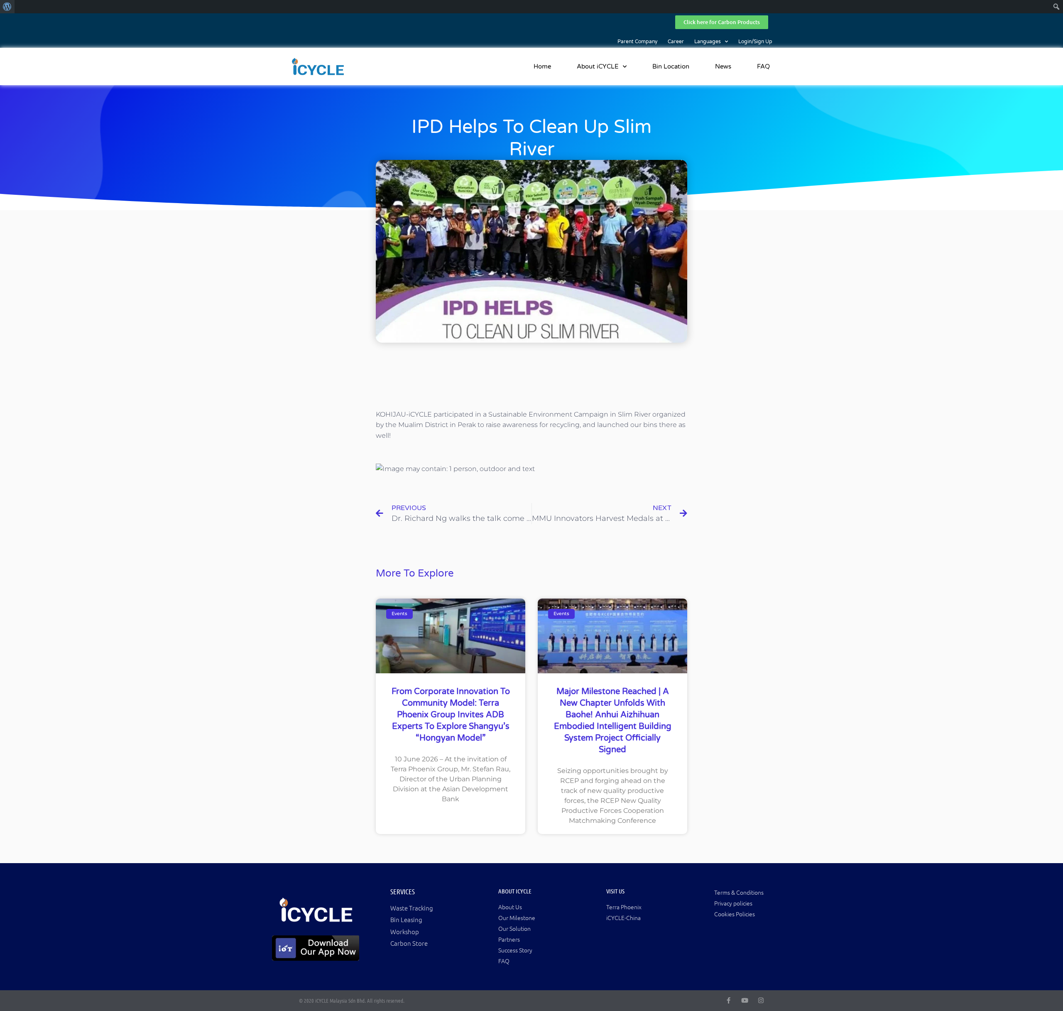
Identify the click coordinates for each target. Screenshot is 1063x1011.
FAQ (763, 66)
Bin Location (670, 66)
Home (542, 66)
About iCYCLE (598, 66)
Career (676, 41)
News (723, 66)
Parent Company (637, 41)
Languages (707, 41)
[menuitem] (7, 6)
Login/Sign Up (755, 41)
